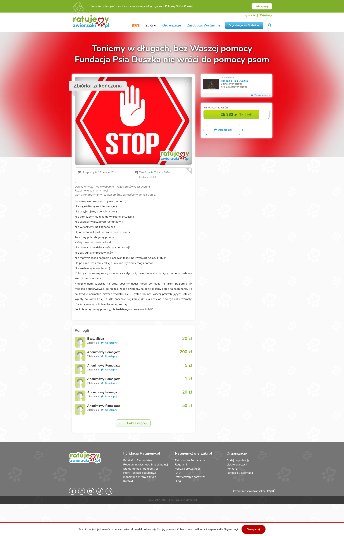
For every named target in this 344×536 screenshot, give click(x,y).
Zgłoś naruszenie (262, 95)
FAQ (178, 473)
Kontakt (128, 481)
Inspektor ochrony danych (139, 477)
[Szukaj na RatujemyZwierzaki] (270, 25)
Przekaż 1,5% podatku (137, 460)
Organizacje (171, 25)
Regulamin (181, 465)
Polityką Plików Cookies (179, 6)
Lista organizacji (236, 465)
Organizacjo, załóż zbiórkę (244, 25)
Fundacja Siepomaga (239, 473)
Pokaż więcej (137, 423)
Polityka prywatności (188, 469)
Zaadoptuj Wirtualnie (203, 25)
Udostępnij (110, 343)
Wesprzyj (253, 529)
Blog (178, 481)
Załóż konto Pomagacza (190, 460)
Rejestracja (266, 15)
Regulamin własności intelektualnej (145, 465)
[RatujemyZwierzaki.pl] (91, 21)
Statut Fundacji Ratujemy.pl (140, 469)
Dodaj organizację (237, 460)
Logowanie (249, 15)
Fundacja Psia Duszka (234, 81)
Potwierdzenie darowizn (190, 477)
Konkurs (231, 469)
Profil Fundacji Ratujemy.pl (140, 473)
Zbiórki (150, 25)
